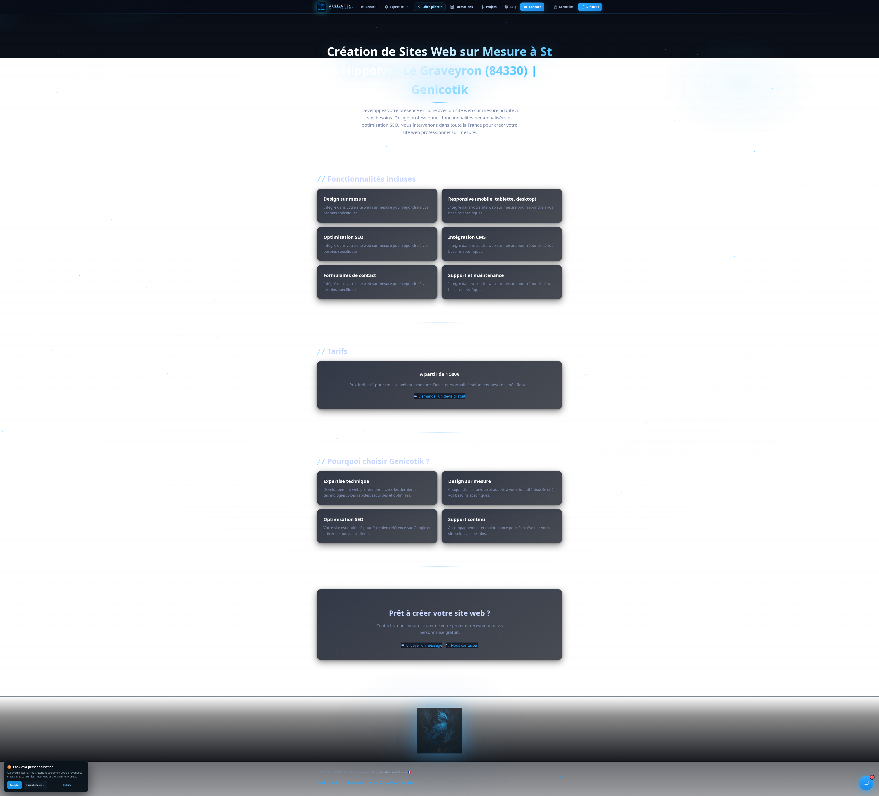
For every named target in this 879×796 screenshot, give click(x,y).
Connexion (566, 7)
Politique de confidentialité (363, 782)
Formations (464, 7)
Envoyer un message (424, 649)
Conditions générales (400, 782)
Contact (535, 7)
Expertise (397, 7)
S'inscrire (592, 7)
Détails (67, 785)
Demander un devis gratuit (442, 396)
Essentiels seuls (35, 785)
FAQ (513, 7)
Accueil (371, 7)
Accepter (15, 785)
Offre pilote (431, 7)
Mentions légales (328, 782)
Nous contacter (464, 649)
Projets (491, 7)
